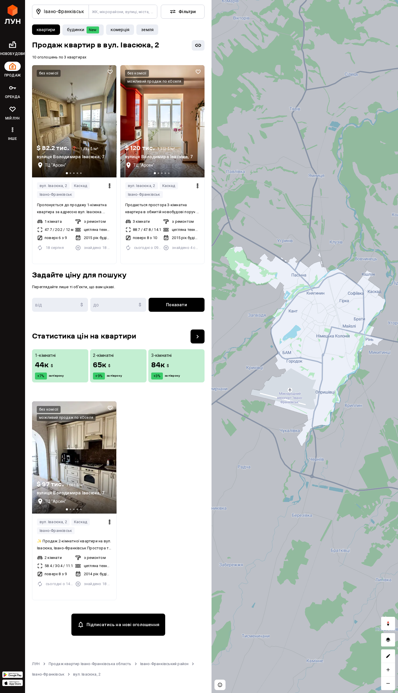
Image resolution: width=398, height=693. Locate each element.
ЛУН (36, 664)
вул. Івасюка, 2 (53, 186)
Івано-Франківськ (56, 194)
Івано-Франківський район (164, 664)
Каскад (80, 186)
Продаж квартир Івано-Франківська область (90, 664)
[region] (305, 346)
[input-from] (60, 305)
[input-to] (118, 305)
